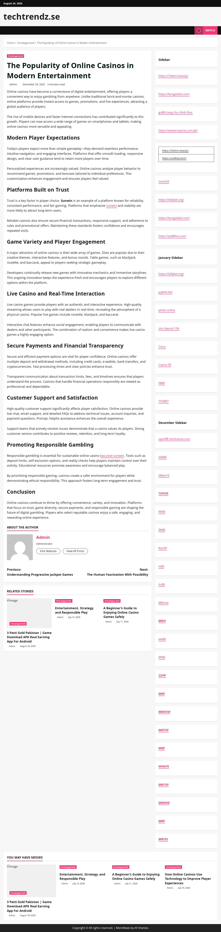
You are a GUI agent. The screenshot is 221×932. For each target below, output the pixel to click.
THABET (163, 401)
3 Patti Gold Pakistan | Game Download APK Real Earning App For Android (29, 637)
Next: (117, 572)
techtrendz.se (31, 16)
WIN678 (163, 766)
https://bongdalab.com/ (174, 94)
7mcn (162, 347)
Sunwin (111, 205)
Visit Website (48, 551)
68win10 (163, 475)
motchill (163, 181)
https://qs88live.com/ (172, 236)
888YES (163, 839)
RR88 (161, 512)
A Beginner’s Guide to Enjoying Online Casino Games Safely (121, 612)
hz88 (161, 584)
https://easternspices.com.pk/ (178, 130)
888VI (162, 621)
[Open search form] (191, 30)
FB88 (161, 383)
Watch (210, 30)
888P (161, 694)
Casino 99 (164, 365)
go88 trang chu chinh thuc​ (175, 112)
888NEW (164, 803)
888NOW (164, 712)
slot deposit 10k (168, 328)
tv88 (161, 566)
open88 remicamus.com (174, 439)
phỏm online (166, 310)
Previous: (40, 572)
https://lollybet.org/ (171, 200)
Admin (13, 84)
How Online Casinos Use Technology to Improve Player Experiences (188, 878)
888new (163, 603)
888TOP (163, 730)
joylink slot (165, 292)
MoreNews (123, 928)
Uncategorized (15, 55)
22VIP (162, 675)
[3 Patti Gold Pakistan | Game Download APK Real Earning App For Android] (29, 613)
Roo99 (162, 548)
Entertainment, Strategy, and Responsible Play (74, 610)
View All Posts (75, 551)
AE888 (162, 457)
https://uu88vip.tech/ (174, 158)
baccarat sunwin (112, 456)
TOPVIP (163, 493)
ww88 (162, 639)
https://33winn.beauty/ (173, 76)
